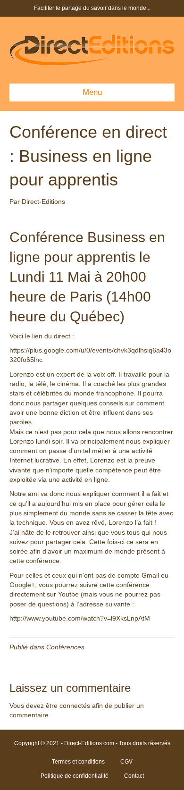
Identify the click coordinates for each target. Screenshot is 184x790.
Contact (134, 776)
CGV (126, 761)
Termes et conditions (78, 761)
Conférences (65, 647)
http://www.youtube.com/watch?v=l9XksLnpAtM (79, 618)
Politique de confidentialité (75, 776)
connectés (74, 705)
